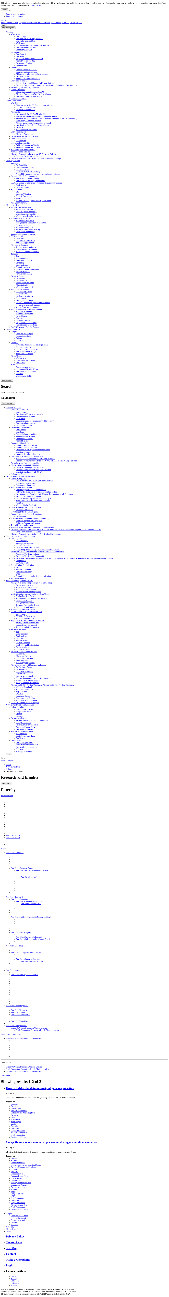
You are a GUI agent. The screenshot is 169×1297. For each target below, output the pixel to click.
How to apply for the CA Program (24, 136)
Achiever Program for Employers (29, 145)
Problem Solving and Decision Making (26, 1165)
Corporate (15, 1128)
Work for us (20, 43)
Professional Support (24, 225)
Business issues (22, 265)
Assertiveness (16, 1178)
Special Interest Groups (25, 283)
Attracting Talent (22, 285)
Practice (14, 1189)
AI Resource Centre (18, 236)
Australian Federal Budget (26, 351)
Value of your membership (26, 212)
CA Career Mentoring (24, 296)
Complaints (15, 67)
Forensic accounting (24, 274)
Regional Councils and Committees (29, 59)
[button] (8, 27)
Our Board (20, 56)
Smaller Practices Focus (25, 221)
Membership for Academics (26, 130)
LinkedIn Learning (23, 169)
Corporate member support (26, 249)
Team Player (16, 1122)
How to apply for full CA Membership (31, 114)
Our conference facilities (25, 41)
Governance (15, 52)
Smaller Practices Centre (20, 218)
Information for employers (26, 107)
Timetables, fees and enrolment (23, 150)
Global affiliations (18, 90)
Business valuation (23, 272)
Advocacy (15, 343)
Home (3, 20)
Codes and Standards (24, 320)
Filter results (6, 784)
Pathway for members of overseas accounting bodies (36, 116)
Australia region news (24, 367)
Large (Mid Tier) (17, 1194)
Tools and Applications (25, 243)
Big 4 (13, 1192)
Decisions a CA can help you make (29, 39)
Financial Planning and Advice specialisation (33, 201)
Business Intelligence (19, 1111)
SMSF (18, 198)
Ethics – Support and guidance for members (33, 303)
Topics (3, 848)
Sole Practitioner (17, 1198)
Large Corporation (18, 1130)
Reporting (20, 263)
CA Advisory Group (24, 292)
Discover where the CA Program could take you (34, 105)
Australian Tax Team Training (27, 178)
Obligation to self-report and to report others (33, 74)
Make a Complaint (18, 1259)
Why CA (14, 103)
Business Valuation (23, 194)
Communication (17, 1174)
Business (14, 1106)
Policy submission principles (27, 349)
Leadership (15, 1180)
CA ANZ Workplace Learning (28, 172)
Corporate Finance (18, 1163)
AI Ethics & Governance (25, 240)
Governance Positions (24, 63)
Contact (11, 1253)
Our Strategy (21, 36)
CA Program (21, 141)
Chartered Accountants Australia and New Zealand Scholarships (36, 158)
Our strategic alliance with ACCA (29, 96)
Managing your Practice (25, 227)
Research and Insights (24, 334)
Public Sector (21, 298)
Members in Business (19, 245)
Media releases (21, 358)
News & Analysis (13, 329)
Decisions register (23, 76)
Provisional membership (20, 143)
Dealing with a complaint (26, 300)
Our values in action (19, 81)
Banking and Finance (19, 1137)
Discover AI (20, 238)
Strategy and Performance (21, 1183)
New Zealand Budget (24, 354)
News (13, 365)
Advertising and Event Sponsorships (25, 87)
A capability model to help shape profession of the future (38, 174)
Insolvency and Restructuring (27, 269)
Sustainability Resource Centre (23, 234)
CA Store (55, 23)
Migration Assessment (27, 23)
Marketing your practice (25, 287)
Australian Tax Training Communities (30, 181)
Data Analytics (16, 1108)
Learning (14, 163)
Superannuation (22, 258)
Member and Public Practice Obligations (26, 309)
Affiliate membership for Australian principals (33, 123)
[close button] (10, 10)
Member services (12, 205)
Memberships (16, 112)
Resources (15, 1115)
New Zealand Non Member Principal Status (33, 125)
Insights (14, 331)
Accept (4, 10)
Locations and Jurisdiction (11, 1034)
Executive (15, 1126)
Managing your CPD (19, 203)
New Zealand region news (26, 371)
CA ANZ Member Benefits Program (25, 327)
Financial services (23, 267)
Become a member (13, 101)
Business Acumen (18, 1187)
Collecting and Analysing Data (23, 1113)
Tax (17, 256)
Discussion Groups (23, 280)
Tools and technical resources (27, 252)
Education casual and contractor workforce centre (35, 45)
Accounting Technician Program (28, 121)
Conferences (21, 185)
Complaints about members (26, 72)
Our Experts (20, 363)
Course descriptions (18, 138)
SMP (13, 1196)
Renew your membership (26, 209)
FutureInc (19, 340)
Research (14, 1104)
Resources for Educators (25, 110)
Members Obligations (24, 314)
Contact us (40, 23)
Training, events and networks (27, 247)
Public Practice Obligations (26, 325)
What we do (15, 34)
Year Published (7, 796)
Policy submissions (23, 347)
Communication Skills (19, 1176)
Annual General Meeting (25, 61)
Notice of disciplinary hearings (28, 79)
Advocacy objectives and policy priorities (32, 345)
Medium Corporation (19, 1133)
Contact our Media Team (25, 360)
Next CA (19, 127)
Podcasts (19, 374)
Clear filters (5, 1075)
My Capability (65, 23)
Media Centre (16, 356)
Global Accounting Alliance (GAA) (30, 92)
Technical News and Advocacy (28, 229)
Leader (13, 1124)
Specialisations (16, 189)
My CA (79, 23)
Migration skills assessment (21, 152)
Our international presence (26, 47)
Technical (14, 254)
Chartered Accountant (24, 134)
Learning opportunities (25, 167)
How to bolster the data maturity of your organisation (40, 1088)
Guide (13, 1117)
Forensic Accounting (24, 196)
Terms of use (36, 5)
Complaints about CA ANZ (26, 70)
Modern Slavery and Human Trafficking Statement (35, 83)
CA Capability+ (22, 165)
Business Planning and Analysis (23, 1167)
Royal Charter (21, 316)
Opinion (19, 338)
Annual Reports (22, 65)
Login (4, 25)
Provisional (15, 1119)
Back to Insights (7, 760)
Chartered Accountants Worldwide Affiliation (33, 94)
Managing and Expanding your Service (31, 223)
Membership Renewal (9, 23)
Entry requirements (18, 132)
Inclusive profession (18, 98)
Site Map (11, 1248)
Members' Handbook (24, 311)
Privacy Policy (15, 1236)
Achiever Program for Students (28, 147)
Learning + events (13, 161)
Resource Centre (17, 276)
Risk (17, 192)
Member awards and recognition (28, 216)
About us (9, 32)
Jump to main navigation (15, 14)
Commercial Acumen (19, 1185)
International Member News (27, 369)
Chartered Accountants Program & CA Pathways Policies (33, 154)
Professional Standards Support (28, 305)
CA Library (20, 278)
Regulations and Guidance (26, 323)
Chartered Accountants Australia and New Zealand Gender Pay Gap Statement (46, 85)
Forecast (14, 1169)
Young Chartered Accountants (27, 307)
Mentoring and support (20, 289)
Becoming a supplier (24, 50)
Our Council (21, 54)
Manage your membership (21, 207)
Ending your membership (26, 214)
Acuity (73, 23)
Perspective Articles (23, 336)
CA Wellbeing (21, 294)
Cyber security (21, 1218)
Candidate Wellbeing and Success (29, 156)
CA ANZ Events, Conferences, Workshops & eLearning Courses (36, 183)
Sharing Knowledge (24, 376)
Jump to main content (14, 16)
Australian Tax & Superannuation (24, 176)
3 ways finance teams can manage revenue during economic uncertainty (51, 1142)
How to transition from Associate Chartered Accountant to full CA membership (46, 118)
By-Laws (19, 318)
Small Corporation (18, 1135)
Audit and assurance (24, 260)
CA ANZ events (22, 187)
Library (48, 23)
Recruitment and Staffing (25, 232)
